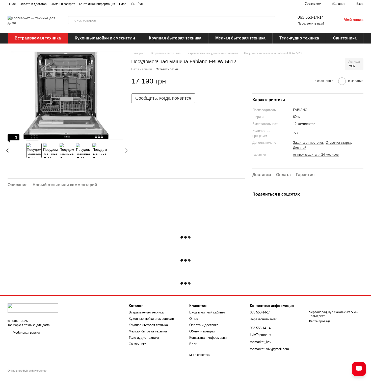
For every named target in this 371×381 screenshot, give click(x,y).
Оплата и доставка (33, 4)
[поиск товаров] (271, 20)
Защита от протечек (308, 142)
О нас (12, 4)
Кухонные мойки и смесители (105, 38)
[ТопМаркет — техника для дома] (33, 308)
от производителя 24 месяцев (316, 154)
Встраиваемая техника (38, 38)
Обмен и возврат (63, 4)
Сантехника (345, 38)
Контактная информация (97, 4)
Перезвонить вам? (311, 23)
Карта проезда (320, 321)
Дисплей (299, 148)
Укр (133, 3)
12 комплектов (304, 124)
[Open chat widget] (359, 369)
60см (297, 117)
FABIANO (300, 110)
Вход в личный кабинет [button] (207, 312)
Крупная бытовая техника (175, 38)
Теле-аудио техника (299, 38)
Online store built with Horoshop (27, 370)
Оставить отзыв (167, 69)
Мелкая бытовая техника (240, 38)
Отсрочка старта (338, 142)
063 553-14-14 (311, 17)
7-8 (295, 133)
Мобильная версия (26, 332)
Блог (122, 4)
